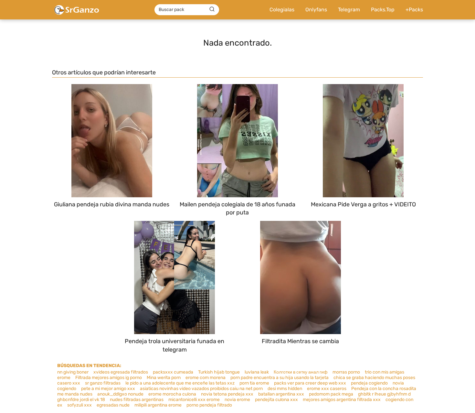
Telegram (349, 9)
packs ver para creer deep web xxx (310, 383)
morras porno (346, 372)
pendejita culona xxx (276, 399)
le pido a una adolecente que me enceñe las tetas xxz (180, 383)
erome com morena (205, 377)
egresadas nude (113, 405)
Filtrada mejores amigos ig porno (108, 377)
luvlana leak (257, 372)
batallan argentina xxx (281, 394)
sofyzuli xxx (79, 405)
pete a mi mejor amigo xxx (108, 388)
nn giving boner (73, 372)
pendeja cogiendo (369, 383)
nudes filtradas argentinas (137, 399)
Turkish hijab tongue (219, 372)
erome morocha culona (172, 394)
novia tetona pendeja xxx (227, 394)
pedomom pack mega (331, 394)
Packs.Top (383, 9)
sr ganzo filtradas (103, 383)
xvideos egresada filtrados (120, 372)
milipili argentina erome (158, 405)
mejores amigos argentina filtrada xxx (342, 399)
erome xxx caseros (326, 388)
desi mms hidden (285, 388)
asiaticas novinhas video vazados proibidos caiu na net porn (201, 388)
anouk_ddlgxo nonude (120, 394)
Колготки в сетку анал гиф (301, 372)
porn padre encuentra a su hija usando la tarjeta (279, 377)
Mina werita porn (164, 377)
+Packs (414, 9)
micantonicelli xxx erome (194, 399)
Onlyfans (316, 9)
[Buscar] (212, 9)
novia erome (237, 399)
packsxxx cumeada (173, 372)
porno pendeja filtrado (209, 405)
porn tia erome (254, 383)
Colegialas (281, 9)
